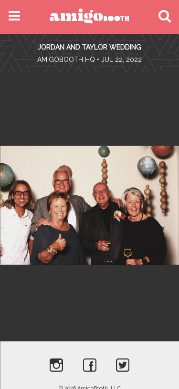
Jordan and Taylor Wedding (89, 47)
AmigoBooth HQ (66, 59)
